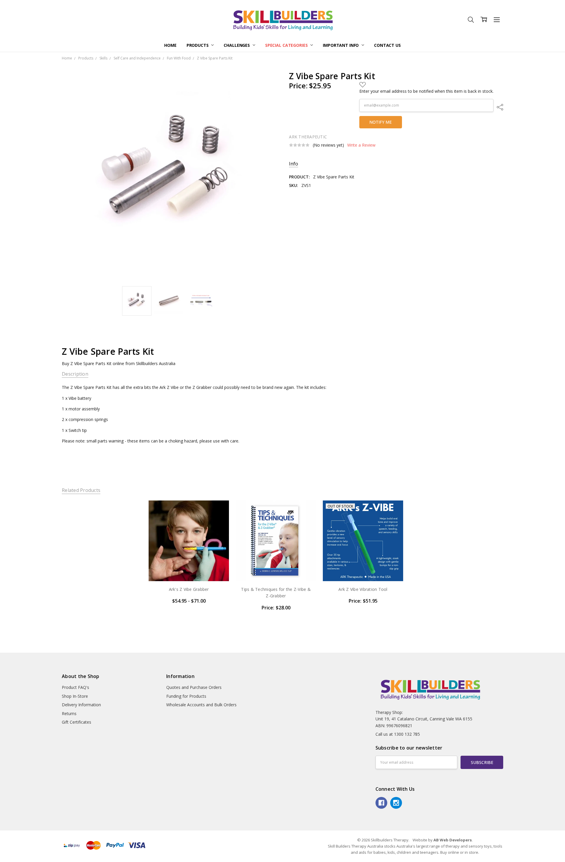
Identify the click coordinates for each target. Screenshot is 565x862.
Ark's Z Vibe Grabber (189, 589)
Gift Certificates (76, 722)
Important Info (341, 45)
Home (170, 45)
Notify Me (380, 122)
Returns (69, 713)
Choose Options (189, 568)
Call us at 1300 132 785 (397, 734)
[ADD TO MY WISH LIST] (218, 520)
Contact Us (387, 45)
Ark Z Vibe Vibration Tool (362, 589)
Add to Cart (276, 555)
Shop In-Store (75, 696)
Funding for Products (186, 696)
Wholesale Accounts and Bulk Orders (201, 704)
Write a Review (361, 145)
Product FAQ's (75, 687)
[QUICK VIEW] (218, 511)
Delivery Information (81, 704)
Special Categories (287, 45)
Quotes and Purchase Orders (194, 687)
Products (198, 45)
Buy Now (276, 568)
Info (293, 164)
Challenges (237, 45)
